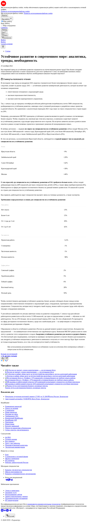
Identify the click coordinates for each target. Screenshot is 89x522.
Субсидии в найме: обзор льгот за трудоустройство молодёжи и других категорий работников (40, 376)
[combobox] (10, 515)
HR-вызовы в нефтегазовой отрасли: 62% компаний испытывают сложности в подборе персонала (41, 384)
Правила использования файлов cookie (38, 13)
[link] (4, 35)
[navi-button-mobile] (3, 46)
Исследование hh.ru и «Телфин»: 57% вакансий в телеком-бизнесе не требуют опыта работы (39, 380)
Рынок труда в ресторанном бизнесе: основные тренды (25, 388)
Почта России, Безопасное (58, 396)
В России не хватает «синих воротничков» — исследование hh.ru (29, 372)
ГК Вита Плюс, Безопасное (39, 399)
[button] (3, 40)
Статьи (7, 51)
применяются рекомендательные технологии (44, 504)
